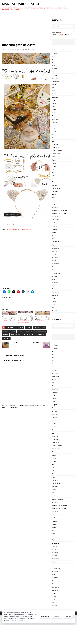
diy (44, 327)
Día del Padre (56, 154)
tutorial (6, 338)
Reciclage (55, 276)
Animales (54, 69)
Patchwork (55, 257)
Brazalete (55, 94)
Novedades (55, 242)
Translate (66, 34)
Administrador (17, 49)
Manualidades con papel (59, 210)
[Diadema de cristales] (9, 315)
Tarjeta (54, 298)
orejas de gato (28, 334)
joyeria (5, 334)
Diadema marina (40, 320)
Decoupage (55, 147)
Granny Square (56, 188)
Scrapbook (55, 295)
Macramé (55, 207)
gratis (20, 331)
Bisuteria (54, 84)
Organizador (55, 245)
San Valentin (55, 292)
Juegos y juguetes (57, 204)
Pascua (54, 254)
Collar (53, 113)
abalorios (10, 327)
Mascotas (55, 216)
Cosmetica (55, 119)
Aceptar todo (45, 616)
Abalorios (27, 49)
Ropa (53, 286)
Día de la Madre (57, 150)
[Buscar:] (63, 26)
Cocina (54, 103)
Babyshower (56, 81)
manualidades (15, 334)
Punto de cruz (56, 273)
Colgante (54, 109)
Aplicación (55, 78)
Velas (53, 308)
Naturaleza (55, 220)
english (5, 331)
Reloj (53, 279)
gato (13, 331)
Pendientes (55, 264)
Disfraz (54, 157)
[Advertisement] (26, 29)
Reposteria (55, 282)
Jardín (53, 201)
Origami (54, 251)
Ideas (53, 198)
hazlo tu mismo (41, 331)
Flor (53, 172)
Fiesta (54, 166)
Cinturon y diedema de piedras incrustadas (25, 321)
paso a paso (40, 334)
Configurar (68, 616)
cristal (28, 327)
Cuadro (54, 128)
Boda (53, 88)
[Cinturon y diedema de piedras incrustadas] (25, 315)
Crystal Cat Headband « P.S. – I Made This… (19, 229)
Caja (53, 100)
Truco (53, 304)
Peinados (55, 260)
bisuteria (20, 327)
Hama (54, 194)
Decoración (55, 135)
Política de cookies (17, 620)
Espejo (54, 160)
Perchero (54, 267)
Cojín (53, 106)
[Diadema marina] (42, 315)
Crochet (54, 125)
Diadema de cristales (8, 320)
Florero (54, 182)
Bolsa (53, 91)
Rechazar (57, 616)
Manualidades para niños (59, 213)
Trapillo (54, 301)
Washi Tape (55, 311)
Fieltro (54, 163)
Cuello (54, 131)
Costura (54, 122)
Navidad (54, 223)
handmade (29, 331)
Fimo (53, 169)
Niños (53, 235)
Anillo (53, 65)
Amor (53, 56)
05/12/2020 (8, 49)
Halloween (55, 191)
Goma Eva (55, 185)
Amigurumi (55, 53)
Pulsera (54, 270)
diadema (36, 327)
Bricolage (55, 97)
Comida (54, 116)
